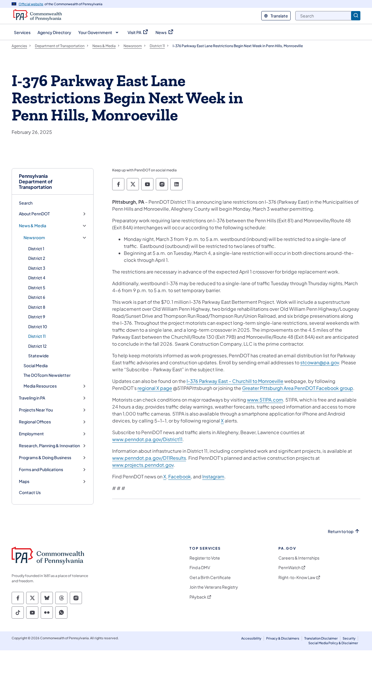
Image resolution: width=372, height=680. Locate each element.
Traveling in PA (32, 397)
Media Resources (40, 386)
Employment (31, 433)
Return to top (340, 531)
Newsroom (34, 237)
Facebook (179, 476)
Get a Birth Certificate (210, 577)
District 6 (36, 297)
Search (26, 202)
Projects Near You (36, 409)
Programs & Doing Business (45, 457)
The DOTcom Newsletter (47, 375)
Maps (24, 481)
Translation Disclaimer (321, 638)
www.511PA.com (265, 400)
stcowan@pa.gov (319, 362)
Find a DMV (199, 567)
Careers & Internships (298, 557)
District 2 (36, 258)
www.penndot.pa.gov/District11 (147, 439)
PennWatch (289, 567)
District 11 (37, 336)
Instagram (213, 476)
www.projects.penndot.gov (143, 465)
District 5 (36, 287)
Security (349, 638)
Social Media (36, 365)
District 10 (37, 326)
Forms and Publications (41, 469)
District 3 (36, 268)
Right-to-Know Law (296, 577)
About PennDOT (34, 213)
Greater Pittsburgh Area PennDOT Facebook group (297, 388)
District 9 (36, 316)
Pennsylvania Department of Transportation (36, 181)
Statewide (38, 355)
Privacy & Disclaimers (282, 638)
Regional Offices (35, 421)
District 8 (36, 307)
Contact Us (30, 492)
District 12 (37, 346)
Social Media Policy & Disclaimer (333, 643)
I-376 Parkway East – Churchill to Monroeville (235, 381)
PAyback (197, 596)
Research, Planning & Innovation (49, 445)
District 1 (36, 248)
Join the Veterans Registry (213, 587)
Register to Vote (204, 557)
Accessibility (251, 638)
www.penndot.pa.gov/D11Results (149, 458)
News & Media (32, 225)
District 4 (36, 277)
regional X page (154, 388)
